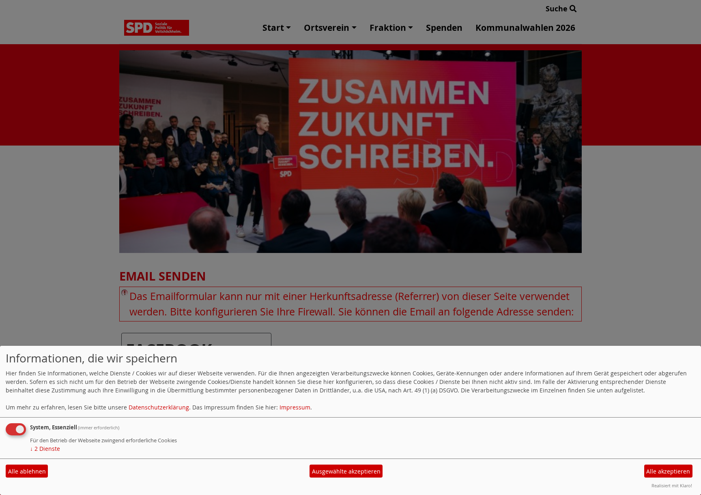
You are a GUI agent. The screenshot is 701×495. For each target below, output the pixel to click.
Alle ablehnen (27, 471)
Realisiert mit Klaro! (672, 485)
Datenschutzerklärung (159, 407)
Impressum (295, 407)
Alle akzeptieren (668, 471)
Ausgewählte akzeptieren (346, 471)
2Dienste (45, 448)
